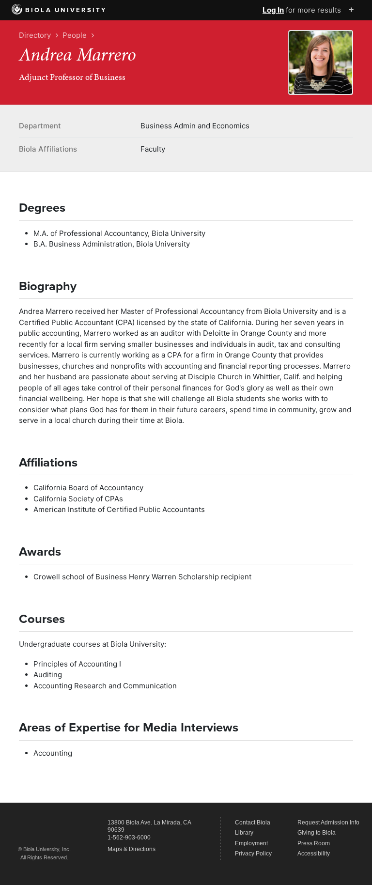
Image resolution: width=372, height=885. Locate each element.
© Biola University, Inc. (44, 849)
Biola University (66, 10)
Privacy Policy (253, 853)
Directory (35, 35)
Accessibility (313, 853)
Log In (273, 10)
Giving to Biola (316, 832)
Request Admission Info (328, 822)
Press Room (313, 843)
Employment (251, 843)
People (74, 35)
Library (244, 832)
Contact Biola (252, 822)
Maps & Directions (131, 849)
